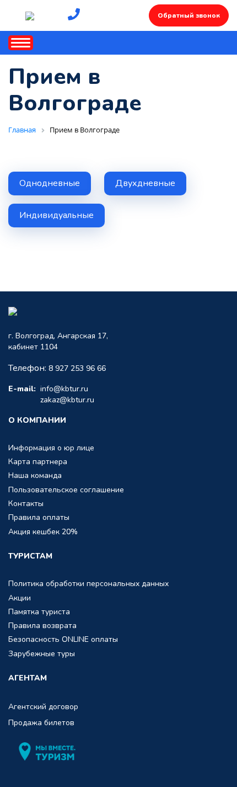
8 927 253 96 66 (77, 368)
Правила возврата (42, 625)
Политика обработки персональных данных (88, 583)
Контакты (26, 503)
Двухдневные (145, 183)
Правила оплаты (38, 517)
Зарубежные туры (41, 653)
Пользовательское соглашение (66, 490)
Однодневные (49, 183)
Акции (19, 598)
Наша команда (35, 475)
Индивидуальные (56, 215)
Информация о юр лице (51, 448)
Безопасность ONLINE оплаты (63, 639)
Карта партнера (37, 461)
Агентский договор (43, 706)
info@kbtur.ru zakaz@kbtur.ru (51, 394)
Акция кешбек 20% (43, 532)
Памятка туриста (39, 612)
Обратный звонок (189, 15)
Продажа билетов (41, 722)
